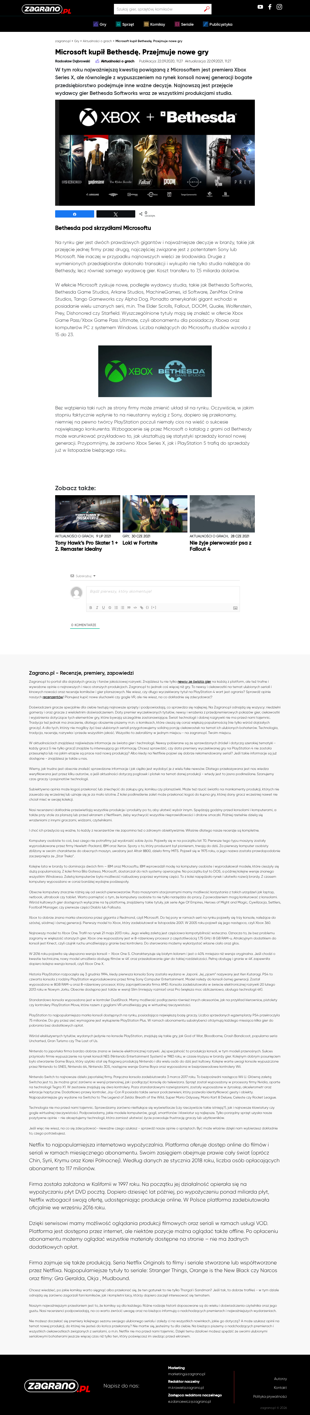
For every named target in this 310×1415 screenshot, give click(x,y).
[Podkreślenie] (103, 607)
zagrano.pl (63, 41)
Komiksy (157, 25)
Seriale (187, 25)
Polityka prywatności (270, 1396)
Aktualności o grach (97, 41)
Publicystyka (220, 25)
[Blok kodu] (135, 607)
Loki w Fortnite (140, 543)
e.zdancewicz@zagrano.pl (189, 1401)
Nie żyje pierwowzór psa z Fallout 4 (220, 546)
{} (147, 607)
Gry (103, 25)
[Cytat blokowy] (129, 607)
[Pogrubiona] (91, 607)
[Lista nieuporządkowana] (122, 607)
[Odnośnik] (141, 607)
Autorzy (280, 1379)
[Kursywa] (97, 607)
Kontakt (280, 1387)
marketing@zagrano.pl (186, 1374)
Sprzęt (128, 25)
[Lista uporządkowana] (116, 607)
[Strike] (110, 607)
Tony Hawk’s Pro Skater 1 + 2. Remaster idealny (86, 546)
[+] (153, 607)
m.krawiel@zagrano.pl (186, 1387)
